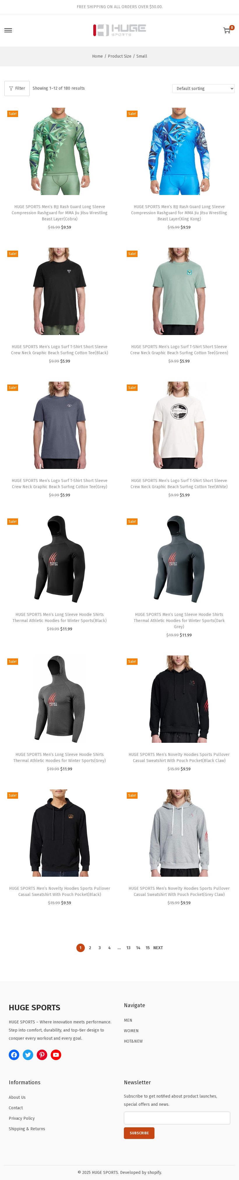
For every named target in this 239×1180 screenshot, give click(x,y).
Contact (16, 1107)
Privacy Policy (22, 1118)
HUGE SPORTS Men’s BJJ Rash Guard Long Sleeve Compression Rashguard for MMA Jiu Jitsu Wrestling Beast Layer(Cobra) (60, 213)
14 (138, 947)
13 (128, 947)
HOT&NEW (133, 1041)
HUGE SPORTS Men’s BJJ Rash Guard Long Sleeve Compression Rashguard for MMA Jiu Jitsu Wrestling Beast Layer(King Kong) (179, 213)
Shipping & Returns (27, 1128)
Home (97, 56)
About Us (17, 1097)
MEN (128, 1020)
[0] (226, 30)
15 (148, 947)
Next (158, 947)
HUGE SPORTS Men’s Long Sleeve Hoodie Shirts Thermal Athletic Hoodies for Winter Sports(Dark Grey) (179, 620)
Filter (20, 88)
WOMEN (131, 1030)
